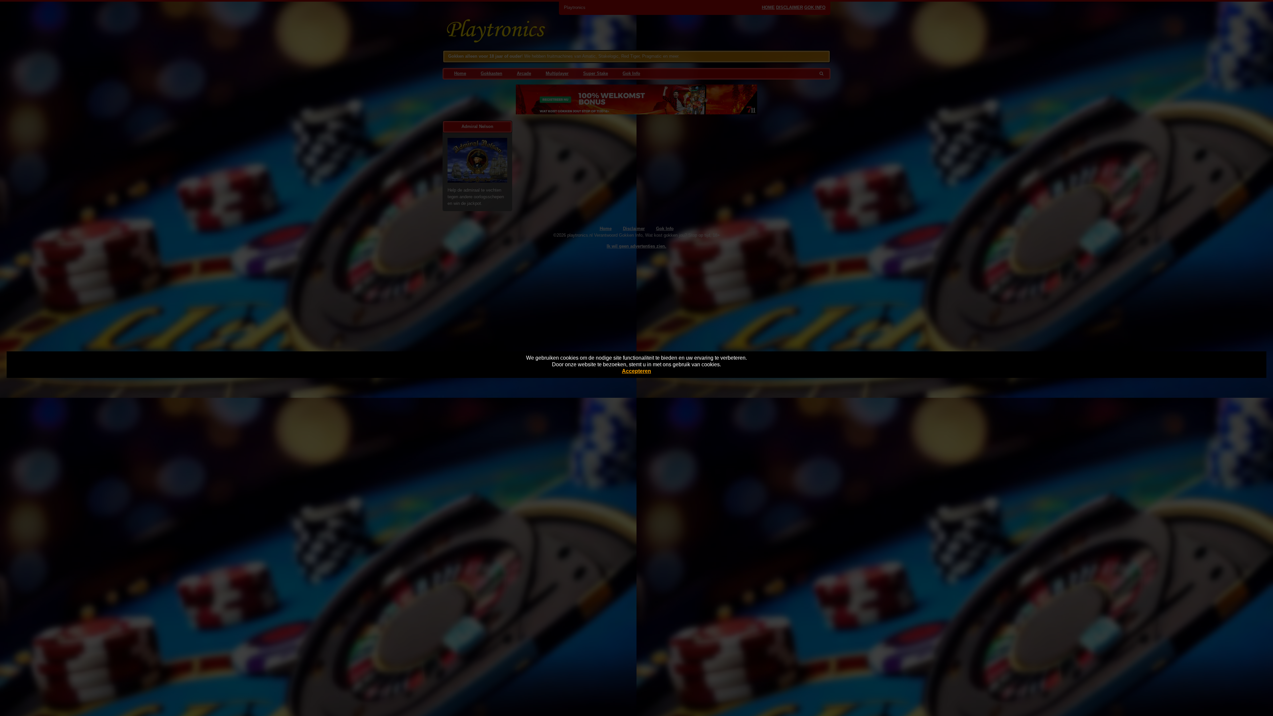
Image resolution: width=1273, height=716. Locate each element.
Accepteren (636, 371)
